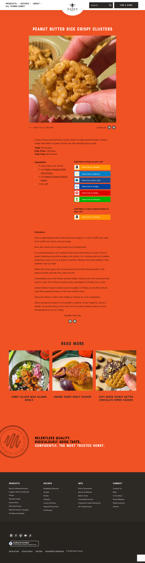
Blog (114, 492)
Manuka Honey (15, 499)
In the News (117, 496)
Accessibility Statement (54, 551)
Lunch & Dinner (50, 503)
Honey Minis (13, 502)
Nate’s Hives (83, 496)
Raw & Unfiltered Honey (18, 488)
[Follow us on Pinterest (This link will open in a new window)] (74, 321)
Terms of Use (14, 551)
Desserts (47, 499)
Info (80, 483)
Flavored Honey (15, 506)
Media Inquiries (119, 503)
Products (11, 4)
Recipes (25, 4)
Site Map (39, 551)
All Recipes (48, 510)
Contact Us (117, 488)
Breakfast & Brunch (51, 488)
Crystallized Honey (85, 499)
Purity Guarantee (85, 488)
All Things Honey (15, 6)
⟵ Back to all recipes (41, 128)
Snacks (46, 492)
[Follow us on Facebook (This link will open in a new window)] (70, 321)
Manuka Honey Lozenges (19, 510)
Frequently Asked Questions (89, 503)
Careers (116, 506)
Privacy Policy (27, 551)
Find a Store (126, 5)
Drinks (46, 496)
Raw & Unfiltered (85, 492)
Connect (117, 483)
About (36, 4)
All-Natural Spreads (16, 513)
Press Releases (118, 499)
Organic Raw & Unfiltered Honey (19, 493)
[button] (18, 3)
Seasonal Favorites (51, 506)
